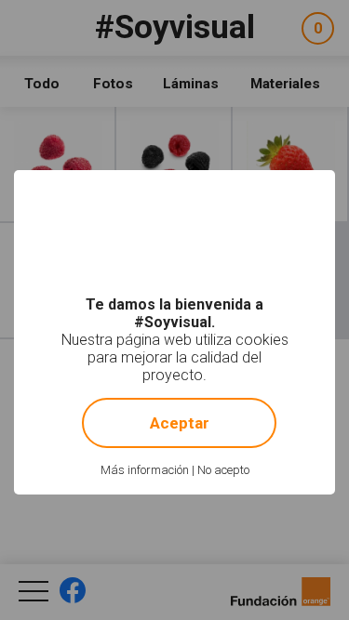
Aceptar (179, 423)
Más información (145, 470)
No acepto (223, 470)
